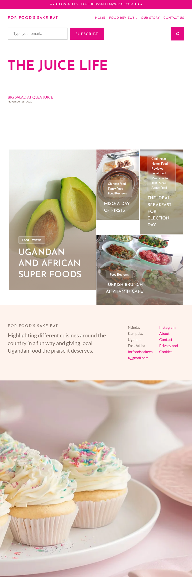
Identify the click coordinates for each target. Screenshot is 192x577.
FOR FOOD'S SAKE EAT (33, 18)
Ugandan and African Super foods (49, 264)
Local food (158, 173)
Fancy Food (115, 188)
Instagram (167, 327)
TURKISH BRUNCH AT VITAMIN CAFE (124, 288)
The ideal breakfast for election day (159, 211)
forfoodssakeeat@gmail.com (107, 4)
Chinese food (117, 184)
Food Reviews (31, 240)
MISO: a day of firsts (117, 207)
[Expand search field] (177, 33)
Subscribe (86, 33)
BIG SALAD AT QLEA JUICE (30, 97)
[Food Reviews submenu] (136, 18)
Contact (165, 339)
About (164, 333)
